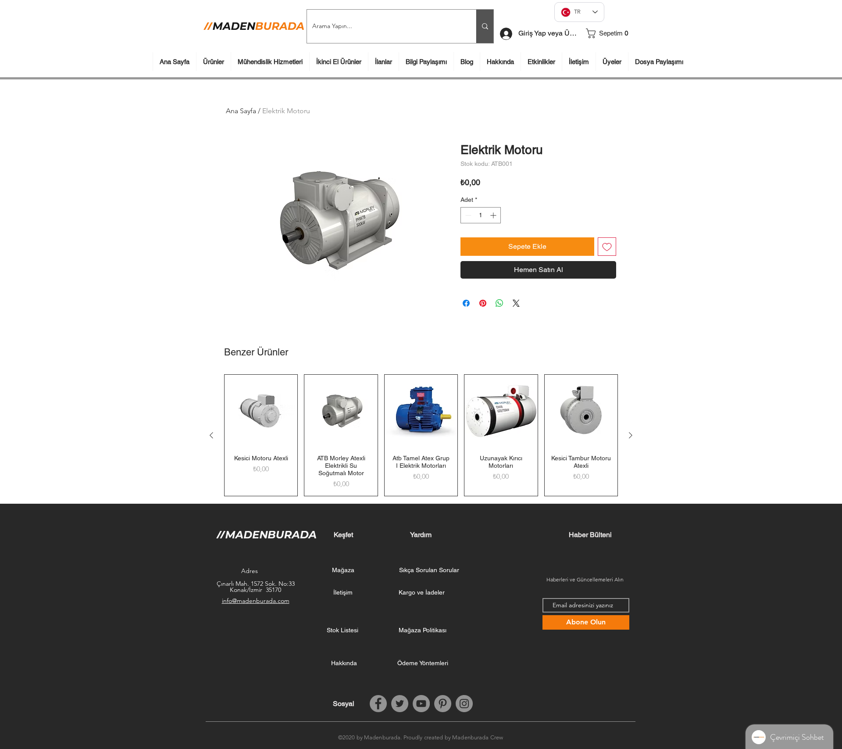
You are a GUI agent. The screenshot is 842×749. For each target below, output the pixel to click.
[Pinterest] (442, 703)
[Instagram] (464, 703)
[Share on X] (516, 303)
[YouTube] (421, 703)
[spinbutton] (481, 215)
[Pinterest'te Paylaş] (483, 303)
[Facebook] (378, 703)
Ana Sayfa (241, 111)
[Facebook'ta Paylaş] (466, 303)
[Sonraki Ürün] (630, 435)
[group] (421, 435)
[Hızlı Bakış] (261, 411)
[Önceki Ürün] (211, 435)
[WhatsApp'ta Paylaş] (499, 303)
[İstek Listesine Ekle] (607, 246)
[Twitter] (399, 703)
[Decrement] (467, 215)
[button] (611, 33)
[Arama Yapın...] (484, 26)
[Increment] (494, 215)
